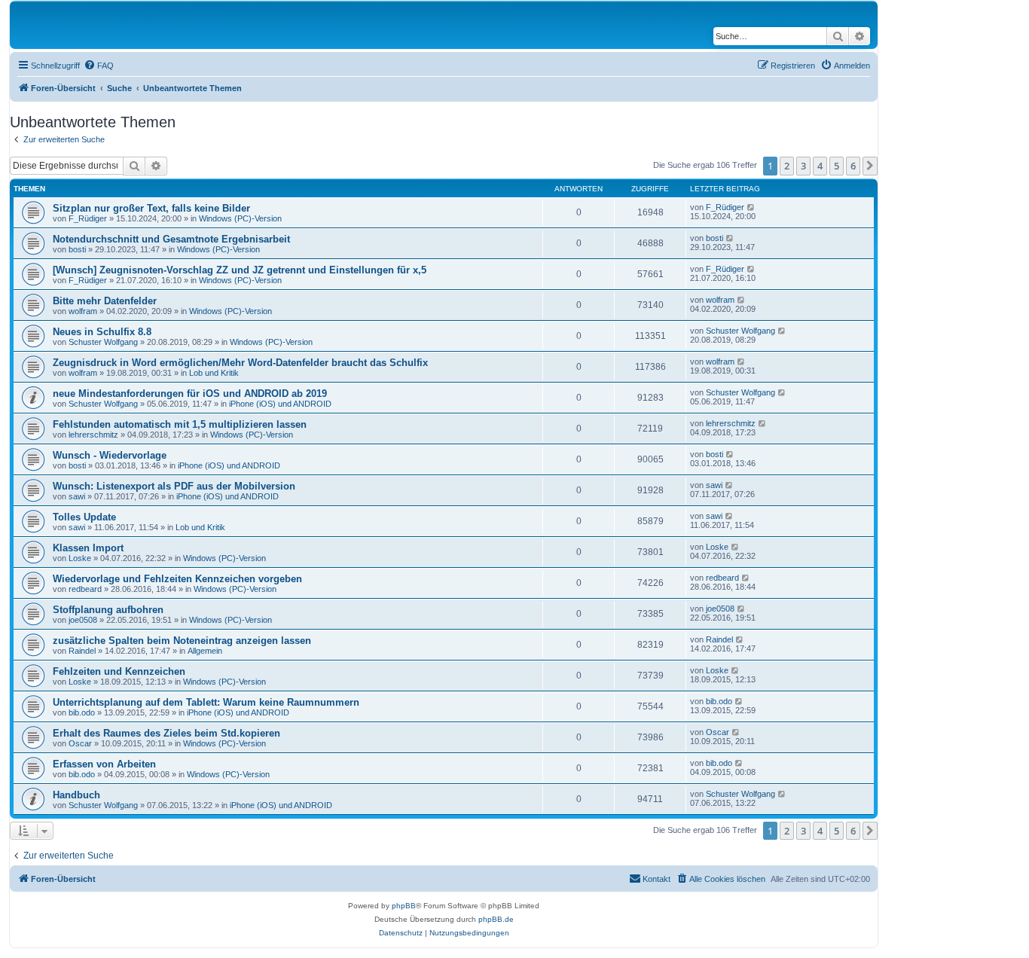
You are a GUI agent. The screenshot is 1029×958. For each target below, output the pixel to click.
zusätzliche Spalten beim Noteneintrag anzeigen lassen (182, 640)
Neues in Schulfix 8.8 (102, 331)
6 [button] (853, 165)
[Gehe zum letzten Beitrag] (751, 207)
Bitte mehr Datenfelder (105, 301)
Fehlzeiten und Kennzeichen (119, 671)
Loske (80, 558)
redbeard (85, 588)
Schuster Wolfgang (103, 341)
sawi (77, 496)
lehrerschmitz (93, 434)
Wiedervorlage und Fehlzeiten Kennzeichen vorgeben (177, 578)
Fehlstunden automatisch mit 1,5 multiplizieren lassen (180, 424)
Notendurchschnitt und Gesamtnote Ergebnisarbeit (171, 239)
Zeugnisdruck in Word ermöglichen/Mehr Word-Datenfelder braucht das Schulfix (240, 362)
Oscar (80, 743)
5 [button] (836, 165)
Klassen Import (88, 548)
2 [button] (786, 165)
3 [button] (803, 165)
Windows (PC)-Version (240, 218)
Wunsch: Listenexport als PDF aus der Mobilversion (174, 486)
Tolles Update (84, 517)
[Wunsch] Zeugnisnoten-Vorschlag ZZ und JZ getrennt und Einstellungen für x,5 (239, 270)
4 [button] (820, 165)
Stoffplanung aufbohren (108, 609)
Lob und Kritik (214, 372)
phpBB (404, 906)
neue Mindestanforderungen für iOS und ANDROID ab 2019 (190, 393)
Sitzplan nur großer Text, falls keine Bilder (151, 208)
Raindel (82, 650)
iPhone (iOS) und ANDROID (280, 403)
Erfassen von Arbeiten (104, 764)
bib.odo (82, 712)
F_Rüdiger (88, 218)
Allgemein (205, 650)
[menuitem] (99, 65)
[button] (870, 166)
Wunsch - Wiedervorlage (109, 455)
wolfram (83, 311)
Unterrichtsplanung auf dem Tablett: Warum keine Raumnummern (206, 702)
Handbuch (76, 795)
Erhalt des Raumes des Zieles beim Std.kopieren (166, 733)
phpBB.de (496, 919)
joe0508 (83, 619)
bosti (77, 249)
